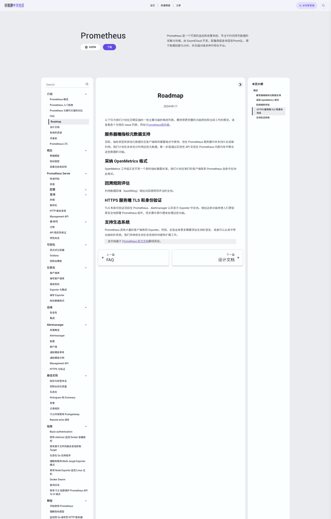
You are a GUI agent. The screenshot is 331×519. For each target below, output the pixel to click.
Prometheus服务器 (157, 124)
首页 (152, 5)
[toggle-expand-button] (240, 84)
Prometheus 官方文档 (135, 241)
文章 (178, 5)
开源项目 (165, 5)
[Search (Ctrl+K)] (323, 5)
